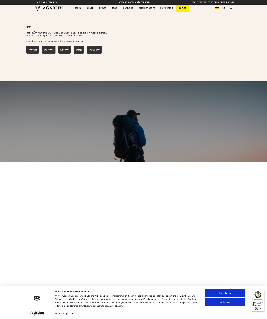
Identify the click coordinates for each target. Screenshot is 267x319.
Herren (77, 8)
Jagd (114, 8)
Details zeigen (62, 313)
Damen (90, 8)
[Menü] (262, 291)
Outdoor (128, 8)
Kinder (102, 8)
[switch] (258, 308)
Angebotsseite (147, 8)
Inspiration (166, 8)
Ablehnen (225, 302)
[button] (223, 8)
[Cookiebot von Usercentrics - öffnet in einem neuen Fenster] (37, 313)
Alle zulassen (224, 293)
